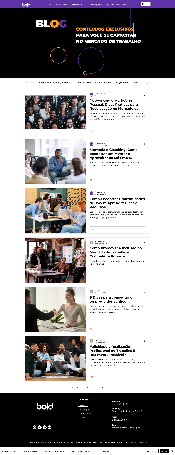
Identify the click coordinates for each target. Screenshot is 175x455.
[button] (147, 83)
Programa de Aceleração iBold (54, 82)
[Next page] (102, 388)
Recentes (29, 82)
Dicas (135, 82)
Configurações (151, 451)
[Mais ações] (145, 94)
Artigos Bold (121, 82)
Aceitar (164, 451)
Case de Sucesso (82, 82)
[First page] (67, 388)
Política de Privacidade (100, 451)
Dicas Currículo (103, 82)
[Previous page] (72, 388)
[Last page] (107, 388)
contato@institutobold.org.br (126, 428)
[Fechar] (172, 451)
